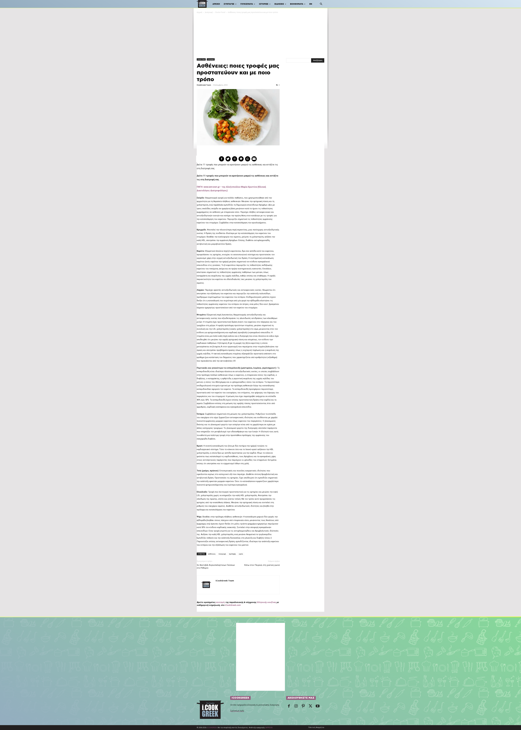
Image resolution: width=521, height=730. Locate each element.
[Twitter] (310, 706)
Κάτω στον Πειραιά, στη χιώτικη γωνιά (262, 565)
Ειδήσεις (279, 4)
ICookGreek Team (204, 85)
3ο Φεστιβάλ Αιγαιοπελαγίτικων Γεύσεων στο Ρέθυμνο (216, 566)
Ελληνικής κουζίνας (266, 602)
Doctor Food (220, 12)
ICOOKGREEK (212, 728)
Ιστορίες (263, 4)
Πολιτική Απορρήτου (316, 727)
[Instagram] (296, 706)
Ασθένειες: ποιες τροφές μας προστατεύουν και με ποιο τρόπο (238, 72)
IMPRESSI (268, 728)
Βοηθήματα (296, 4)
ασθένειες (212, 554)
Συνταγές (229, 4)
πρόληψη (232, 554)
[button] (321, 4)
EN (310, 4)
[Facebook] (289, 706)
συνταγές (220, 602)
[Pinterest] (303, 706)
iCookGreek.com (233, 605)
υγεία (241, 554)
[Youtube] (317, 706)
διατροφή (222, 554)
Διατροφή (209, 12)
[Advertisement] (260, 34)
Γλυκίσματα (246, 4)
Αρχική (216, 4)
